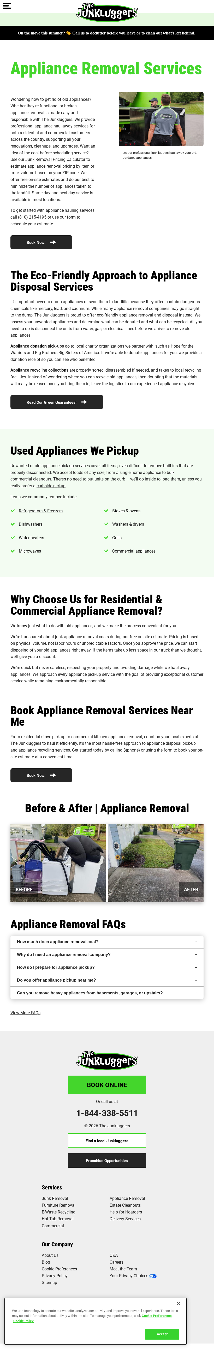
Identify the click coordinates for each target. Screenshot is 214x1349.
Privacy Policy (55, 1275)
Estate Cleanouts (125, 1205)
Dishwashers (31, 523)
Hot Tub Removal (58, 1218)
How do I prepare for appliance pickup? (56, 967)
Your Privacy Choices (129, 1275)
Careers (116, 1261)
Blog (46, 1261)
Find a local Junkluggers (107, 1140)
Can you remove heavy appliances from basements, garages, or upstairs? (90, 993)
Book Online (107, 1085)
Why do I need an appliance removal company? (64, 954)
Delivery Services (125, 1218)
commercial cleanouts (30, 479)
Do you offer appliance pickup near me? (56, 980)
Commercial (53, 1225)
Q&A (114, 1255)
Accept (162, 1334)
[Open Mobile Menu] (7, 6)
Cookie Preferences (157, 1315)
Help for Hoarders (126, 1211)
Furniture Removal (58, 1205)
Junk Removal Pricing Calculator (55, 159)
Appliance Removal (127, 1198)
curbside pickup (51, 485)
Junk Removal (55, 1198)
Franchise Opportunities (107, 1160)
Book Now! (36, 242)
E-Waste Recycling (58, 1211)
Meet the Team (123, 1268)
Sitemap (49, 1282)
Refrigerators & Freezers (41, 510)
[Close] (178, 1303)
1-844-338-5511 (107, 1113)
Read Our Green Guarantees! (52, 402)
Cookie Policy (23, 1320)
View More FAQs (25, 1012)
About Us (50, 1255)
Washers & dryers (128, 523)
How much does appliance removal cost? (58, 942)
